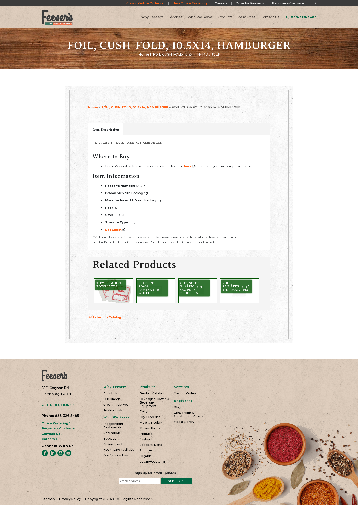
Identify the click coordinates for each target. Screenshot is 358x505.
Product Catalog (152, 393)
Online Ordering (55, 423)
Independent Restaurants (113, 425)
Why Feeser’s (152, 17)
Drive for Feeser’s (250, 3)
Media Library (184, 422)
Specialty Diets (151, 445)
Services (176, 17)
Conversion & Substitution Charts (188, 414)
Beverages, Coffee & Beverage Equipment (154, 402)
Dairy (144, 411)
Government (112, 444)
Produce (146, 434)
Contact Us (269, 17)
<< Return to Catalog (104, 317)
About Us (110, 393)
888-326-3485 (303, 17)
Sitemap (48, 499)
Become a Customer (289, 3)
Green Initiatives (115, 404)
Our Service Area (115, 455)
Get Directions (57, 405)
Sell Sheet (113, 230)
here (187, 166)
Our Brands (111, 399)
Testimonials (113, 410)
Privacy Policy (70, 499)
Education (111, 438)
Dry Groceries (150, 417)
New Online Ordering (189, 3)
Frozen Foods (150, 428)
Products (225, 17)
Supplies (146, 450)
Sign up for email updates (155, 473)
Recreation (111, 433)
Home (144, 54)
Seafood (146, 439)
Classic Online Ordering (145, 3)
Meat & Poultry (151, 422)
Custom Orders (185, 393)
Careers (221, 3)
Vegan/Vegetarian (153, 461)
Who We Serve (199, 17)
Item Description (106, 129)
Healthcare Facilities (118, 449)
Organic (145, 456)
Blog (177, 407)
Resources (246, 17)
